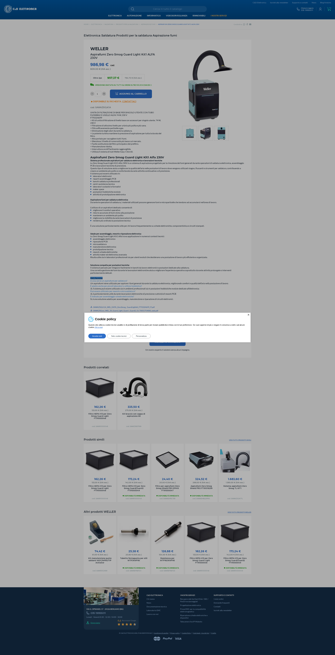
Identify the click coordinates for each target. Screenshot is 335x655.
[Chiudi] (248, 315)
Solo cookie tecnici (119, 336)
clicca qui (98, 327)
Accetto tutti (97, 336)
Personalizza (141, 336)
